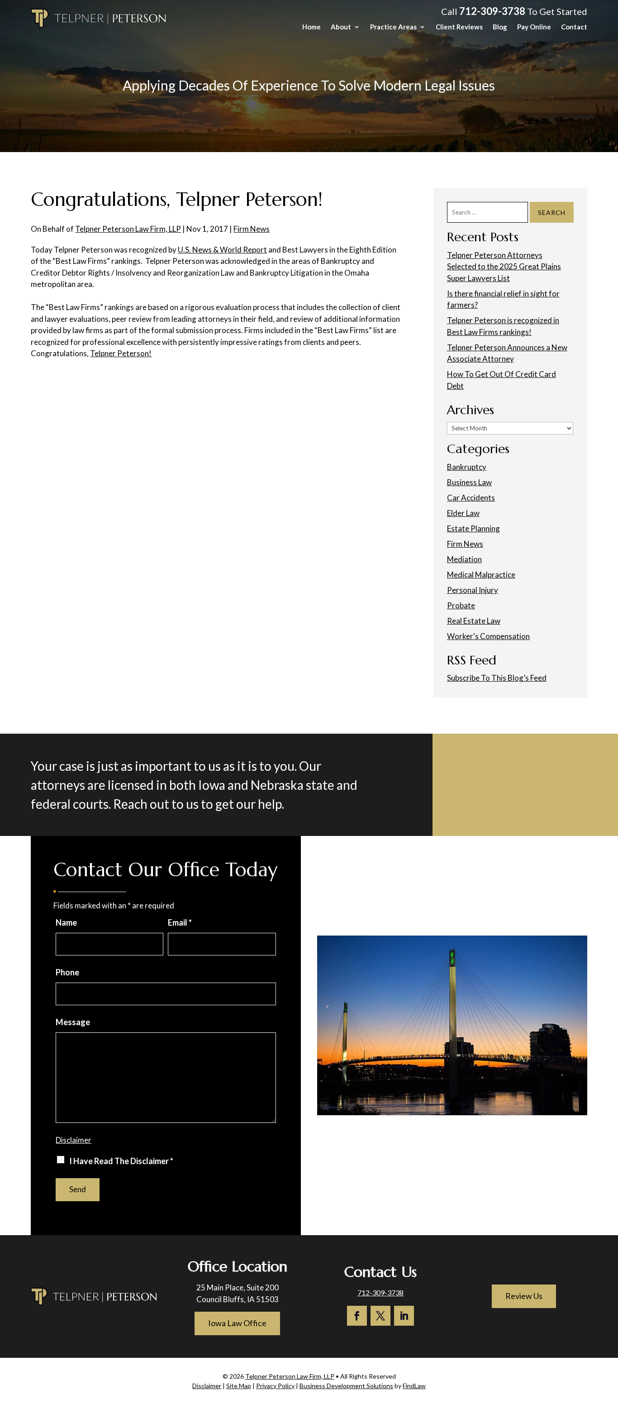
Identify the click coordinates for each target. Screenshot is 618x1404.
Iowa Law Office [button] (237, 1323)
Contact (574, 27)
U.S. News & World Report (222, 249)
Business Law (469, 482)
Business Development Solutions (346, 1386)
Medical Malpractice (481, 574)
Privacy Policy (275, 1386)
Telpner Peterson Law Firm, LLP (128, 229)
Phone (67, 972)
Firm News (251, 229)
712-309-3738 (492, 11)
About (341, 27)
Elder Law (463, 513)
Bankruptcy (466, 467)
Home (311, 27)
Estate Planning (473, 528)
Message (73, 1022)
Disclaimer (73, 1140)
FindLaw (414, 1386)
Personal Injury (472, 590)
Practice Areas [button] (393, 27)
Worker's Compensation (488, 636)
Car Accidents (471, 497)
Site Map (238, 1386)
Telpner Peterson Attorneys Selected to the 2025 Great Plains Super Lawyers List (504, 266)
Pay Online (534, 27)
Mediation (464, 559)
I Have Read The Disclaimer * (121, 1161)
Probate (461, 605)
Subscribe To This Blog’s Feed (497, 678)
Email (180, 922)
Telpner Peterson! (121, 353)
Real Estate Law (473, 621)
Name (66, 922)
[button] (609, 1338)
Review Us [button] (523, 1296)
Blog (500, 27)
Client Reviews (459, 27)
